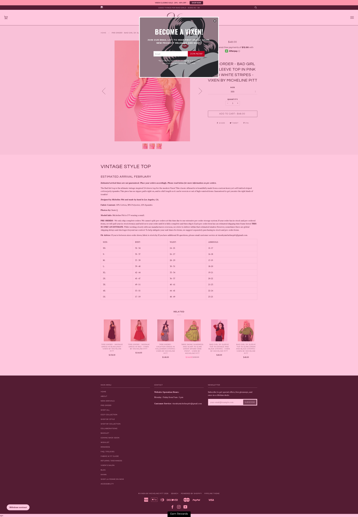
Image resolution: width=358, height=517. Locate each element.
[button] (214, 21)
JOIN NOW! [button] (196, 53)
